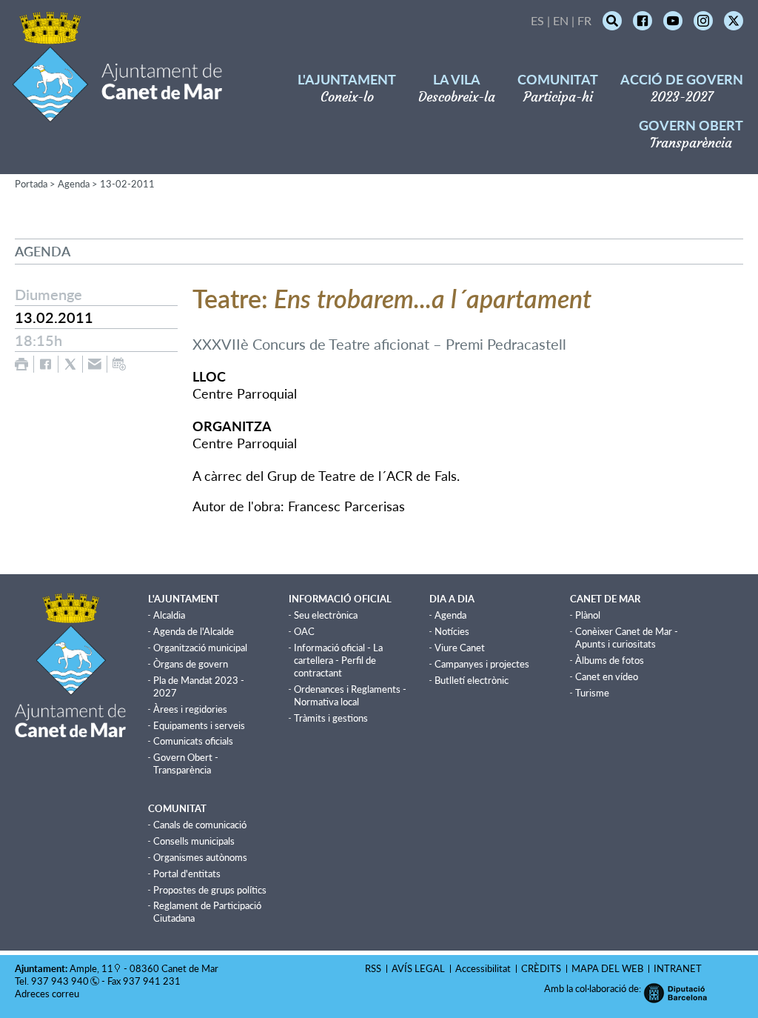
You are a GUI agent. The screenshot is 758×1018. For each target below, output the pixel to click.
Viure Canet (460, 647)
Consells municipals (194, 841)
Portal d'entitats (187, 873)
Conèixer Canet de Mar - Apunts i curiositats (626, 637)
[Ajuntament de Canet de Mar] (117, 113)
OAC (304, 631)
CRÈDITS (541, 968)
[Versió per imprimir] (21, 364)
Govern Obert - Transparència (185, 763)
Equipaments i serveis (199, 725)
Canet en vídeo (606, 676)
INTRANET (678, 968)
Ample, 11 (91, 968)
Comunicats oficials (193, 741)
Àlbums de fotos (609, 660)
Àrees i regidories (190, 709)
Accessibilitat (483, 968)
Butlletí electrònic (472, 680)
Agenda (74, 184)
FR (584, 20)
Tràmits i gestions (331, 718)
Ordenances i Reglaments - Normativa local (350, 695)
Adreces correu (48, 993)
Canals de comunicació (199, 825)
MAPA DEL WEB (607, 968)
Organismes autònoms (200, 857)
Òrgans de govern (190, 664)
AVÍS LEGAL (418, 968)
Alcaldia (169, 615)
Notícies (452, 631)
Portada (31, 184)
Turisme (592, 693)
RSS (373, 968)
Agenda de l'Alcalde (193, 631)
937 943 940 (60, 981)
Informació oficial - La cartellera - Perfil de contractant (338, 660)
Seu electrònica (326, 615)
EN (560, 20)
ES (537, 20)
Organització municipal (200, 647)
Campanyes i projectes (482, 664)
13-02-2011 (127, 184)
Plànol (587, 615)
